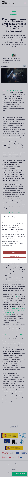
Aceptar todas (14, 252)
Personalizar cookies (14, 256)
